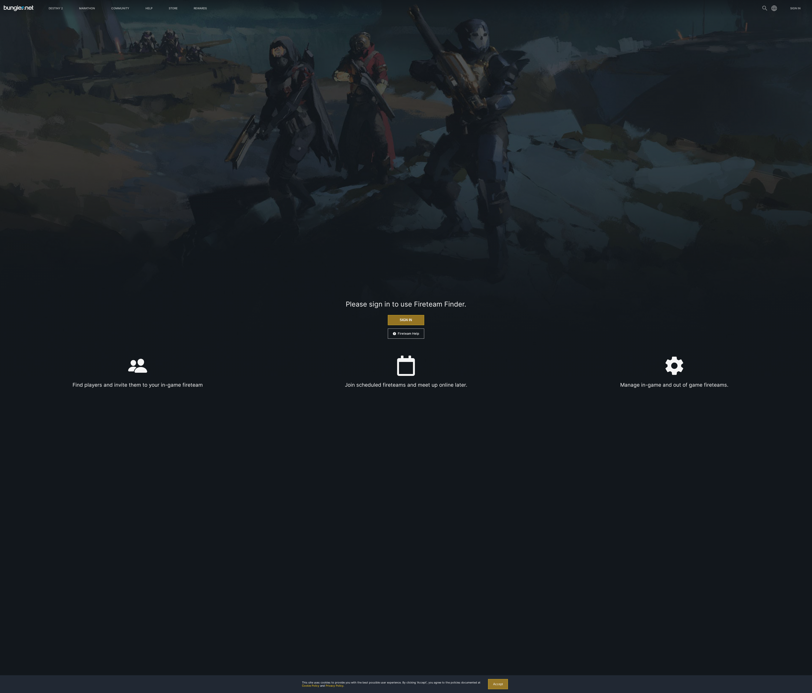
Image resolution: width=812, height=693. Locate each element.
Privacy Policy (334, 685)
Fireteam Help (408, 334)
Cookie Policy (310, 685)
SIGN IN (406, 320)
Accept (498, 684)
